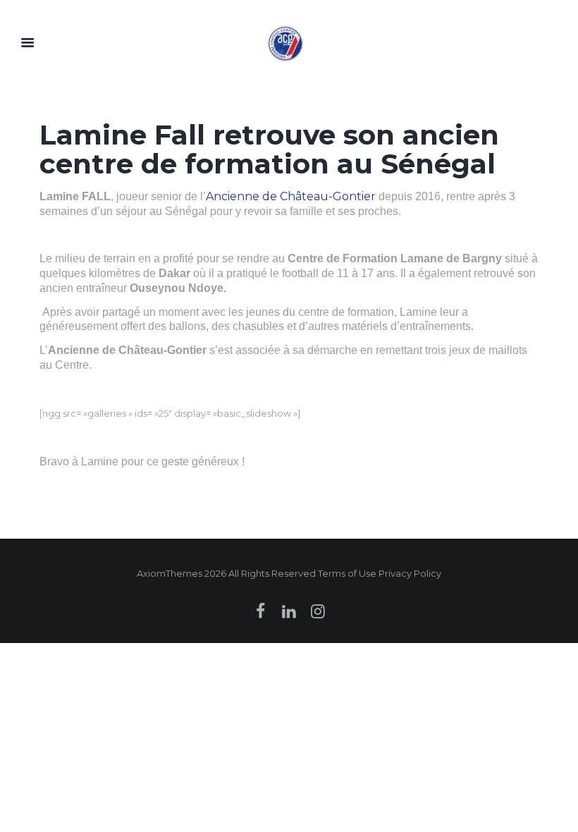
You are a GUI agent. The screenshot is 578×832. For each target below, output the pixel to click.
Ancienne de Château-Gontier (291, 196)
